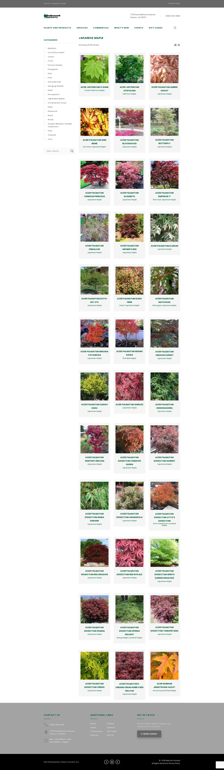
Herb (50, 90)
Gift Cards (156, 28)
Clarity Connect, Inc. (69, 762)
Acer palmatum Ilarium (164, 245)
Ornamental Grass (57, 103)
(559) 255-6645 (173, 16)
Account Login (174, 3)
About (93, 727)
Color (50, 61)
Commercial (101, 28)
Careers (110, 723)
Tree (50, 131)
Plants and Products (57, 28)
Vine (50, 139)
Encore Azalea (55, 65)
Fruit (50, 77)
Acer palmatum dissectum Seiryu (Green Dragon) (164, 574)
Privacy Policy (174, 763)
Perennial (52, 111)
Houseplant (54, 94)
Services (82, 28)
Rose (50, 115)
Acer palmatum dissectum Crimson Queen (129, 461)
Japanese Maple (56, 98)
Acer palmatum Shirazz (129, 404)
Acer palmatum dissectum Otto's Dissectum (164, 517)
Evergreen (53, 69)
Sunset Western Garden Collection (60, 125)
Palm (50, 107)
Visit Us (110, 735)
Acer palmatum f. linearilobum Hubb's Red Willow (130, 687)
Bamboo (52, 48)
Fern (50, 73)
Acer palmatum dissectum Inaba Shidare (94, 517)
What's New (121, 28)
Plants (93, 723)
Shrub (51, 119)
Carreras (111, 727)
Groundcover (54, 82)
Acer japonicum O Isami (94, 87)
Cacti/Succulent (56, 52)
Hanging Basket (56, 86)
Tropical (52, 135)
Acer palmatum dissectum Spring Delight (129, 631)
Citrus (51, 56)
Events (139, 28)
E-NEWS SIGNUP (149, 734)
